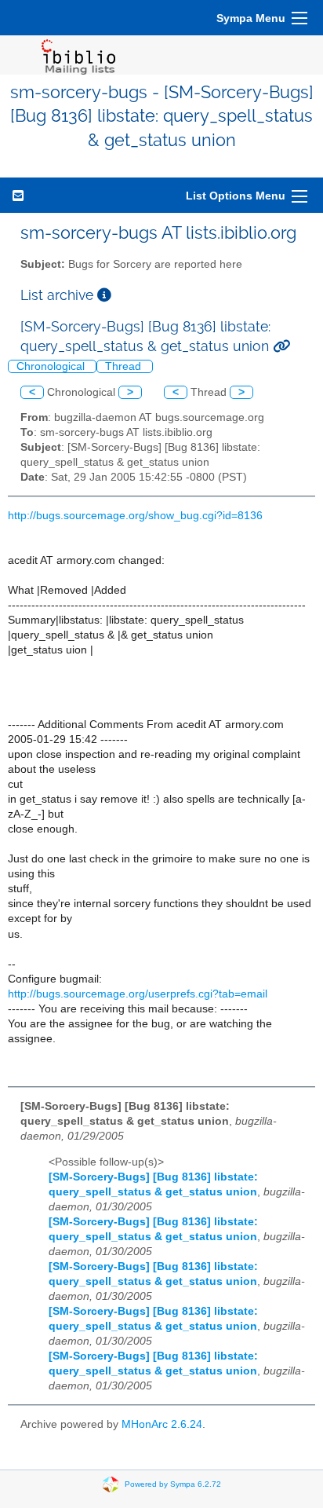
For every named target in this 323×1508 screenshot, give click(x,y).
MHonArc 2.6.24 (162, 1424)
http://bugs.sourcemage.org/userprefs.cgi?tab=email (137, 994)
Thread (124, 366)
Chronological (52, 366)
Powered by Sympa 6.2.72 (173, 1483)
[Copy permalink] (281, 346)
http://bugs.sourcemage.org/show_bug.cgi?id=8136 (135, 516)
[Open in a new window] (104, 295)
